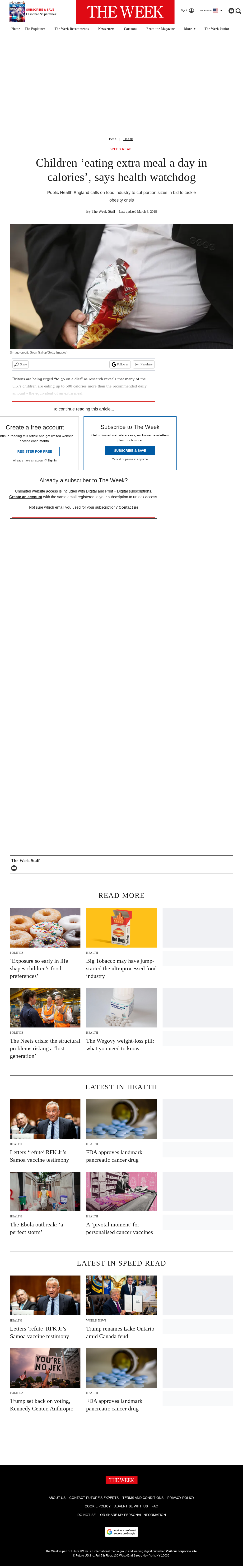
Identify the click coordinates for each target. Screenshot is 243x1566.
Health (128, 139)
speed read (121, 149)
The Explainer (35, 29)
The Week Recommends (72, 29)
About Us (57, 1498)
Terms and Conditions (143, 1498)
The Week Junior (217, 29)
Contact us (128, 507)
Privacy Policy (180, 1498)
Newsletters (106, 29)
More (188, 29)
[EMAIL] (15, 868)
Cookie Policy (98, 1506)
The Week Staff (103, 211)
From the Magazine (160, 29)
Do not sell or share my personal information (121, 1515)
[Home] (15, 29)
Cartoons (130, 29)
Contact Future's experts (94, 1498)
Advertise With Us (131, 1506)
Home (112, 139)
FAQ (155, 1506)
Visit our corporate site (181, 1551)
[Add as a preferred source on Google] (121, 1532)
